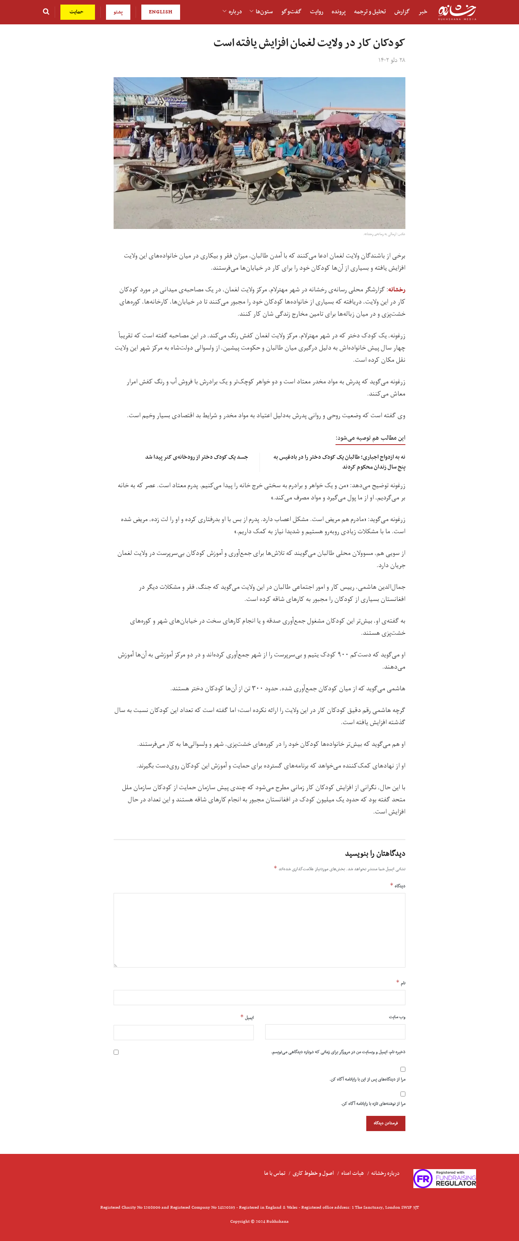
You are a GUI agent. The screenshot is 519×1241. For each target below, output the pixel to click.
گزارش (402, 12)
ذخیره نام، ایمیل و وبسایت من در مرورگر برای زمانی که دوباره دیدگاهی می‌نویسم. (338, 1052)
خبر (422, 12)
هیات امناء (352, 1173)
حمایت (77, 12)
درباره (235, 12)
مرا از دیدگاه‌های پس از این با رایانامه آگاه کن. (367, 1079)
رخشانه (396, 289)
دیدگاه (397, 886)
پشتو (118, 12)
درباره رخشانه (385, 1173)
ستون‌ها (264, 12)
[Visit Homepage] (457, 12)
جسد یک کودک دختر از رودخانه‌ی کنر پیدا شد (196, 457)
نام (400, 983)
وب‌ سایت (397, 1017)
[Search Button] (46, 12)
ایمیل (247, 1017)
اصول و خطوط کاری (313, 1173)
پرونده (339, 12)
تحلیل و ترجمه (370, 12)
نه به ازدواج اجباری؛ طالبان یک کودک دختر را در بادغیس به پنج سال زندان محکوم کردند (339, 462)
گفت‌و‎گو (291, 12)
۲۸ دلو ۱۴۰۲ (391, 60)
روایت (316, 12)
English (160, 12)
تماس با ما (274, 1173)
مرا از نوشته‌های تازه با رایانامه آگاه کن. (373, 1104)
